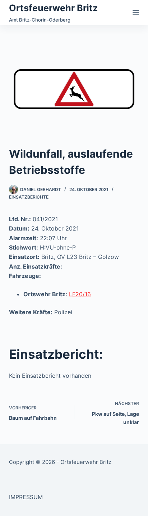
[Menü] (136, 12)
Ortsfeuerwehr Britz (53, 8)
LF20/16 (80, 294)
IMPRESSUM (26, 497)
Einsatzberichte (28, 197)
